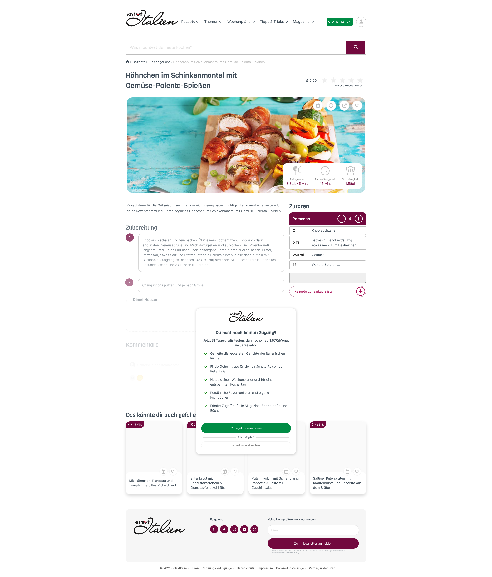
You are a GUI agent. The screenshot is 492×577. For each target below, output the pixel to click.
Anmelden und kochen (246, 445)
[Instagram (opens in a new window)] (234, 529)
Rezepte (188, 21)
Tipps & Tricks (272, 21)
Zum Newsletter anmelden (313, 543)
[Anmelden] (361, 22)
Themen (211, 21)
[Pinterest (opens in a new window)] (214, 529)
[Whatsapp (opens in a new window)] (254, 529)
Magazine (302, 21)
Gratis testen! (339, 21)
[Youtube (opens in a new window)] (244, 529)
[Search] (355, 47)
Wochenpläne (239, 21)
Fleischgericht (159, 62)
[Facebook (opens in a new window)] (224, 529)
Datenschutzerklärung (288, 552)
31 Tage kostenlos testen (245, 428)
